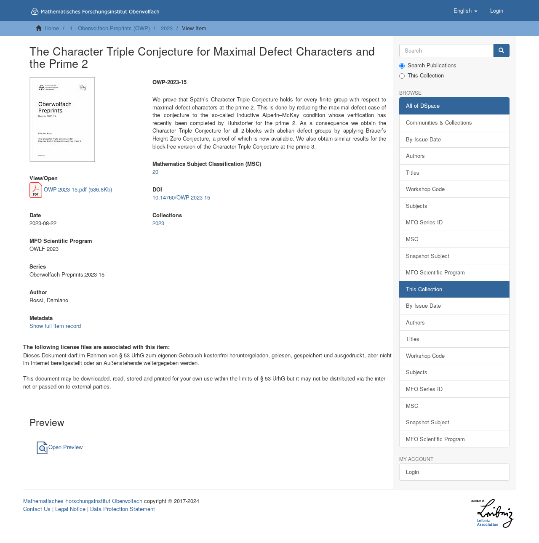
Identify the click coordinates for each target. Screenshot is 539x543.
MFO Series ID (424, 222)
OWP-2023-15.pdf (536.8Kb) (77, 189)
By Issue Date (423, 139)
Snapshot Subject (427, 256)
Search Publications (432, 65)
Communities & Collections (439, 122)
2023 (167, 28)
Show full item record (55, 326)
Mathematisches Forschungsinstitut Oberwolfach (82, 501)
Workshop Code (425, 189)
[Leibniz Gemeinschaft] (492, 513)
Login (412, 472)
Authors (415, 156)
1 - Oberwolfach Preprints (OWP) (110, 28)
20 (155, 172)
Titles (412, 172)
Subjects (416, 206)
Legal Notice (70, 509)
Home (52, 28)
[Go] (501, 51)
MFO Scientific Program (435, 272)
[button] (465, 10)
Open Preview (65, 447)
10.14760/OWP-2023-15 (181, 197)
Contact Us (37, 509)
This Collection (426, 75)
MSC (412, 239)
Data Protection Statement (122, 509)
